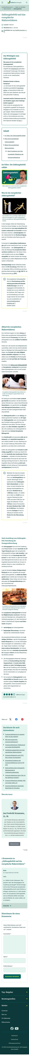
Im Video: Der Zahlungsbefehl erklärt (15, 135)
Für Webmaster (6, 1018)
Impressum (14, 1035)
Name (5, 957)
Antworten (6, 905)
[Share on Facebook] (16, 719)
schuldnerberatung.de (7, 7)
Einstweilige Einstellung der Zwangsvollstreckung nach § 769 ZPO (14, 763)
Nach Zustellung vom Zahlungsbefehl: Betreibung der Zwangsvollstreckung (15, 154)
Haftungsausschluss (14, 1043)
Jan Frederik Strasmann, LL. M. (14, 814)
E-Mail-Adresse (8, 966)
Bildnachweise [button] (14, 844)
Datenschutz (14, 1039)
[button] (4, 694)
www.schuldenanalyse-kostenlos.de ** (13, 302)
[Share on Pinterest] (22, 719)
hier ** (20, 120)
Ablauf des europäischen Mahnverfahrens (12, 146)
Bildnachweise (6, 1022)
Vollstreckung (14, 69)
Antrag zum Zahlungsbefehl (19, 365)
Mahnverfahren (7, 8)
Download (4, 1010)
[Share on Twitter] (10, 719)
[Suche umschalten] (26, 2)
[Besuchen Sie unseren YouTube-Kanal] (16, 1028)
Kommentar (7, 934)
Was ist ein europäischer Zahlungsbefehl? (12, 140)
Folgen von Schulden (20, 7)
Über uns (4, 1014)
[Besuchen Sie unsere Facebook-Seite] (12, 1028)
